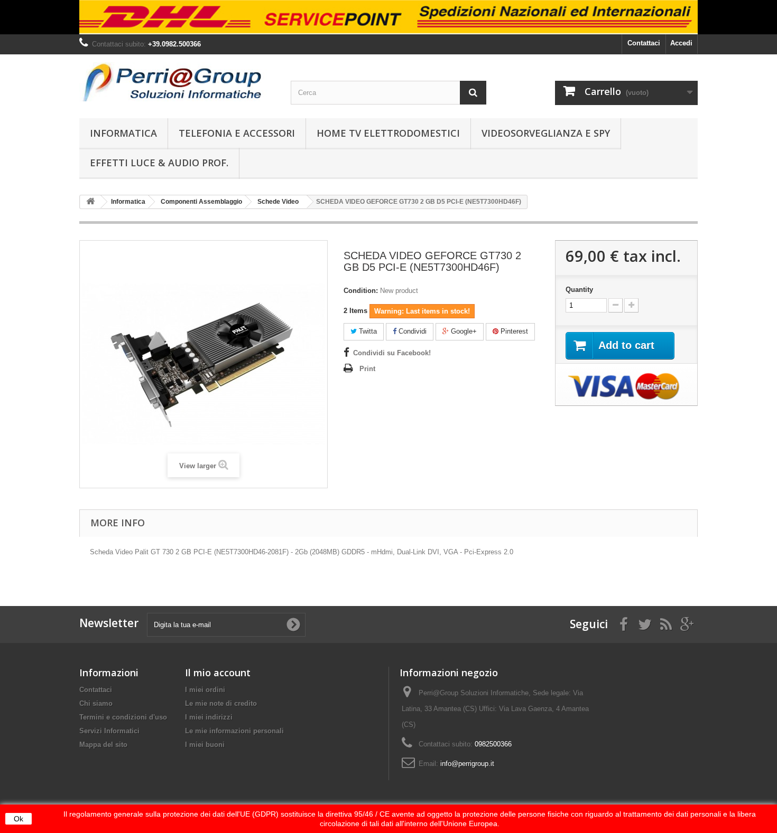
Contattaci (643, 43)
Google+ (463, 331)
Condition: (361, 291)
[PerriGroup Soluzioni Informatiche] (177, 81)
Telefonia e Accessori (237, 133)
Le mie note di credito (221, 703)
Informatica (123, 133)
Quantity (579, 290)
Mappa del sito (103, 745)
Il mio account (218, 672)
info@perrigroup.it (467, 764)
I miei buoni (205, 745)
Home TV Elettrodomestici (388, 133)
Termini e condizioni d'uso (123, 717)
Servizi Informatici (109, 731)
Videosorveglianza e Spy (546, 133)
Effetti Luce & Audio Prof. (159, 162)
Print (367, 369)
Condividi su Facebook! (392, 353)
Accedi (681, 43)
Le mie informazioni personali (234, 731)
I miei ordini (205, 690)
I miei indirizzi (209, 717)
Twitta (367, 331)
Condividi (411, 331)
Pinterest (513, 331)
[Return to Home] (90, 202)
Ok (18, 819)
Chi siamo (96, 703)
